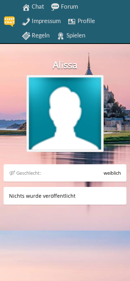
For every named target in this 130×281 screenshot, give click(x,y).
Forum (69, 7)
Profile (85, 21)
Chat (37, 7)
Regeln (39, 35)
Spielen (75, 35)
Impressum (45, 21)
